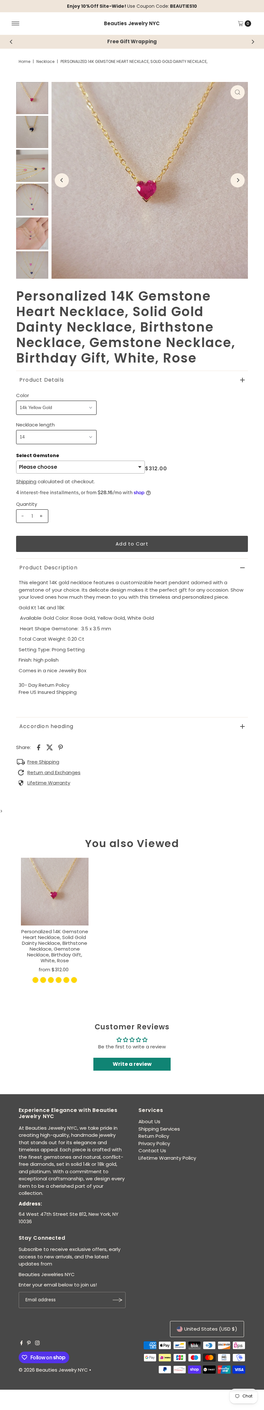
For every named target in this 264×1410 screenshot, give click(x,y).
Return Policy (153, 1136)
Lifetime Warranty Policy (167, 1158)
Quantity (26, 504)
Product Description (48, 567)
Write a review (132, 1064)
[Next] (252, 41)
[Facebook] (21, 1343)
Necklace (45, 61)
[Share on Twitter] (49, 747)
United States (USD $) (210, 1328)
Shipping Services (159, 1128)
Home (24, 61)
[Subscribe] (117, 1300)
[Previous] (11, 41)
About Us (149, 1121)
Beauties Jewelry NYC (132, 23)
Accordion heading (46, 726)
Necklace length (35, 424)
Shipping (26, 481)
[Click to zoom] (238, 92)
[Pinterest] (29, 1343)
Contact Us (152, 1150)
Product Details (41, 380)
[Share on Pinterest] (60, 747)
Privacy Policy (154, 1143)
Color (22, 395)
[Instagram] (37, 1343)
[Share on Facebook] (38, 747)
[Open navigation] (16, 23)
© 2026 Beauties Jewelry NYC (53, 1369)
